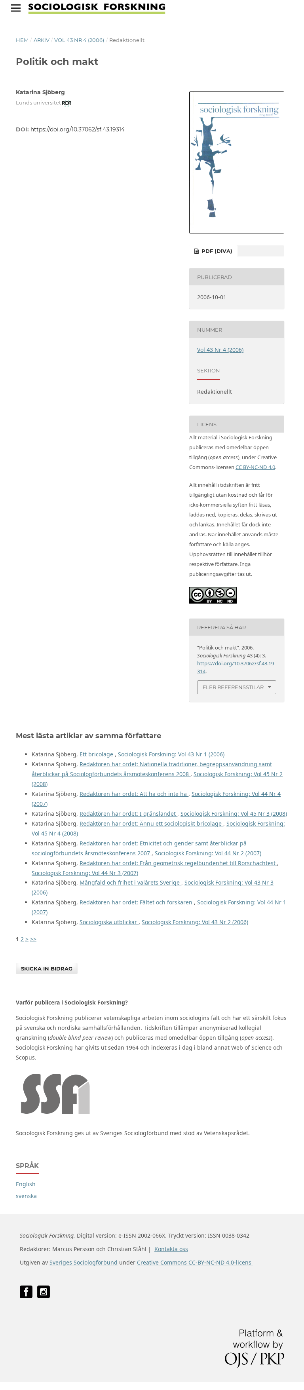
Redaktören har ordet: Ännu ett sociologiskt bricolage (151, 823)
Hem (22, 40)
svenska (26, 1196)
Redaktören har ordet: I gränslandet (128, 813)
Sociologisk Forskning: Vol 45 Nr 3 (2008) (233, 813)
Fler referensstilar (233, 687)
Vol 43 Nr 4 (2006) (79, 40)
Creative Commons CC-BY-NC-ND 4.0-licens (195, 1262)
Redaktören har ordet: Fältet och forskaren (137, 902)
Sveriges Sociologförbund (83, 1262)
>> (33, 939)
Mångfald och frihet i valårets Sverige (130, 882)
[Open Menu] (16, 8)
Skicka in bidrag (46, 968)
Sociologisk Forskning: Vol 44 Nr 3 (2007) (85, 873)
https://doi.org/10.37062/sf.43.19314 (77, 129)
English (26, 1184)
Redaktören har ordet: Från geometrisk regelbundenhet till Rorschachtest (178, 863)
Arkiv (41, 40)
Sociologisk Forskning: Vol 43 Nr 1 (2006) (171, 754)
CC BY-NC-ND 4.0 (255, 467)
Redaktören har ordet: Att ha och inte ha (134, 794)
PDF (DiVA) (216, 251)
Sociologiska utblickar (109, 922)
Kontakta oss (171, 1249)
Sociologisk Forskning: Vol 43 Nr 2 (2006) (195, 922)
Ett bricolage (97, 754)
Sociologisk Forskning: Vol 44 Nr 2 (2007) (208, 853)
